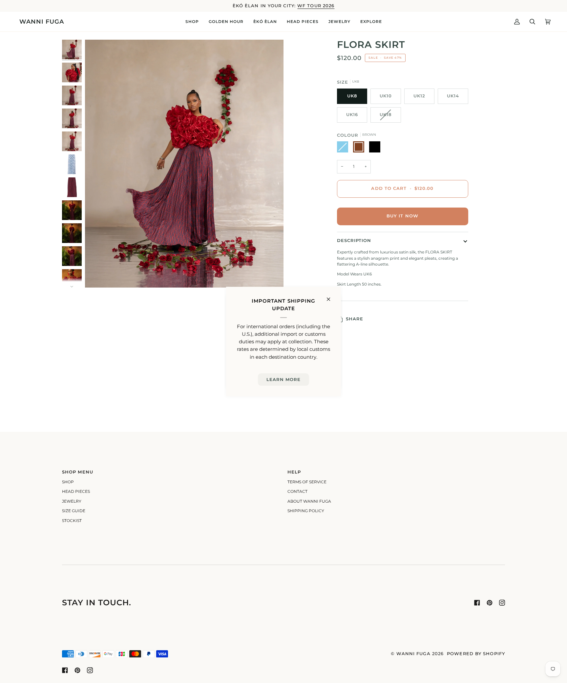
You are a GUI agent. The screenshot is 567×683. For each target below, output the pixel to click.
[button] (192, 21)
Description (354, 240)
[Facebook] (477, 603)
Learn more (283, 379)
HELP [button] (294, 472)
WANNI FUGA (413, 653)
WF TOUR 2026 (315, 5)
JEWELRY (71, 501)
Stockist (72, 520)
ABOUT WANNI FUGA (309, 501)
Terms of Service (306, 482)
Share (355, 318)
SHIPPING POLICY (305, 511)
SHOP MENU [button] (77, 472)
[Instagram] (502, 603)
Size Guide (73, 511)
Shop (68, 482)
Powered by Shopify (476, 653)
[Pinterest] (490, 603)
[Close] (331, 296)
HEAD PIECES (76, 491)
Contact (297, 491)
